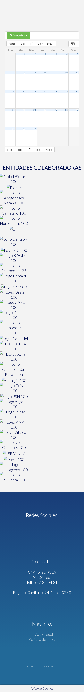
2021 (13, 43)
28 (13, 128)
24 (45, 109)
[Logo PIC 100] (14, 250)
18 (56, 91)
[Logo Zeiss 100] (14, 388)
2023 (50, 43)
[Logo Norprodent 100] (14, 221)
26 (66, 109)
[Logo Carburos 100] (14, 445)
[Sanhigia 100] (14, 380)
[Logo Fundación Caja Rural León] (14, 369)
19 (66, 91)
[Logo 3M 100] (14, 286)
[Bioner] (14, 187)
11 (56, 72)
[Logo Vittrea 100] (14, 435)
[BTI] (14, 229)
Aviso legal (43, 634)
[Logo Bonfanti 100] (14, 278)
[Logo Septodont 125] (14, 268)
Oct (23, 43)
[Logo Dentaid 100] (14, 315)
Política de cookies (43, 639)
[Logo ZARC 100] (14, 305)
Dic (40, 43)
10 (45, 72)
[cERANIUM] (14, 453)
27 (77, 109)
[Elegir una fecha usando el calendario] (32, 44)
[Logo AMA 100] (14, 424)
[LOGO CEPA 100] (14, 346)
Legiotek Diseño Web (42, 666)
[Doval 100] (14, 459)
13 (77, 72)
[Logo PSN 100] (14, 396)
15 (24, 91)
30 (34, 128)
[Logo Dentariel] (14, 338)
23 (34, 109)
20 (77, 91)
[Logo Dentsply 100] (14, 242)
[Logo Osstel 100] (14, 294)
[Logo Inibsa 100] (14, 414)
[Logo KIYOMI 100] (14, 258)
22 (24, 109)
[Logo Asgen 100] (14, 404)
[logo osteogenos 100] (14, 467)
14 (13, 91)
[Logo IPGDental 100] (14, 477)
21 (13, 109)
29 (24, 128)
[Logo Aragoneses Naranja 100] (14, 197)
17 (45, 91)
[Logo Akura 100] (14, 356)
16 (34, 91)
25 (56, 109)
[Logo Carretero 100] (14, 210)
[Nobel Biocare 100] (14, 179)
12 (66, 72)
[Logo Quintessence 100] (14, 327)
